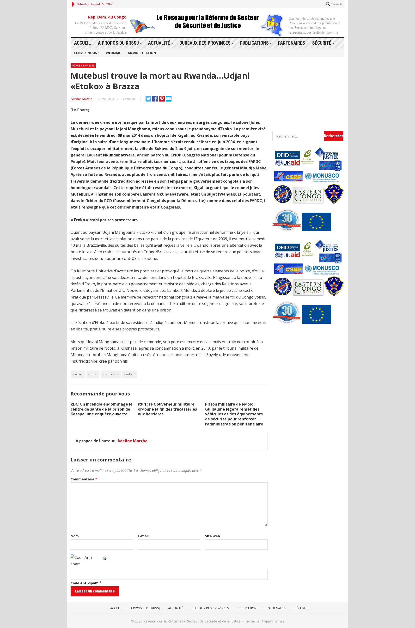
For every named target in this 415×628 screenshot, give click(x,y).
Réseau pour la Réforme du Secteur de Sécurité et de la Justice (192, 621)
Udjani (130, 374)
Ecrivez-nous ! (86, 53)
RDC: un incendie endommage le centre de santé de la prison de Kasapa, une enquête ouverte (102, 409)
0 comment (128, 98)
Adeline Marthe (81, 98)
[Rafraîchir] (105, 557)
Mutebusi (112, 374)
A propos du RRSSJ (118, 43)
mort (94, 374)
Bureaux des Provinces (205, 43)
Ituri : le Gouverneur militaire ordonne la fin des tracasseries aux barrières (167, 409)
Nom (75, 536)
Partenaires (291, 43)
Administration (142, 53)
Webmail (113, 53)
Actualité (159, 43)
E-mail (143, 536)
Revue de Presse (83, 65)
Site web (212, 536)
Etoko (79, 374)
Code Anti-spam (84, 583)
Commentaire (84, 479)
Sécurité (321, 43)
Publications (254, 43)
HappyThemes (273, 621)
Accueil (82, 43)
